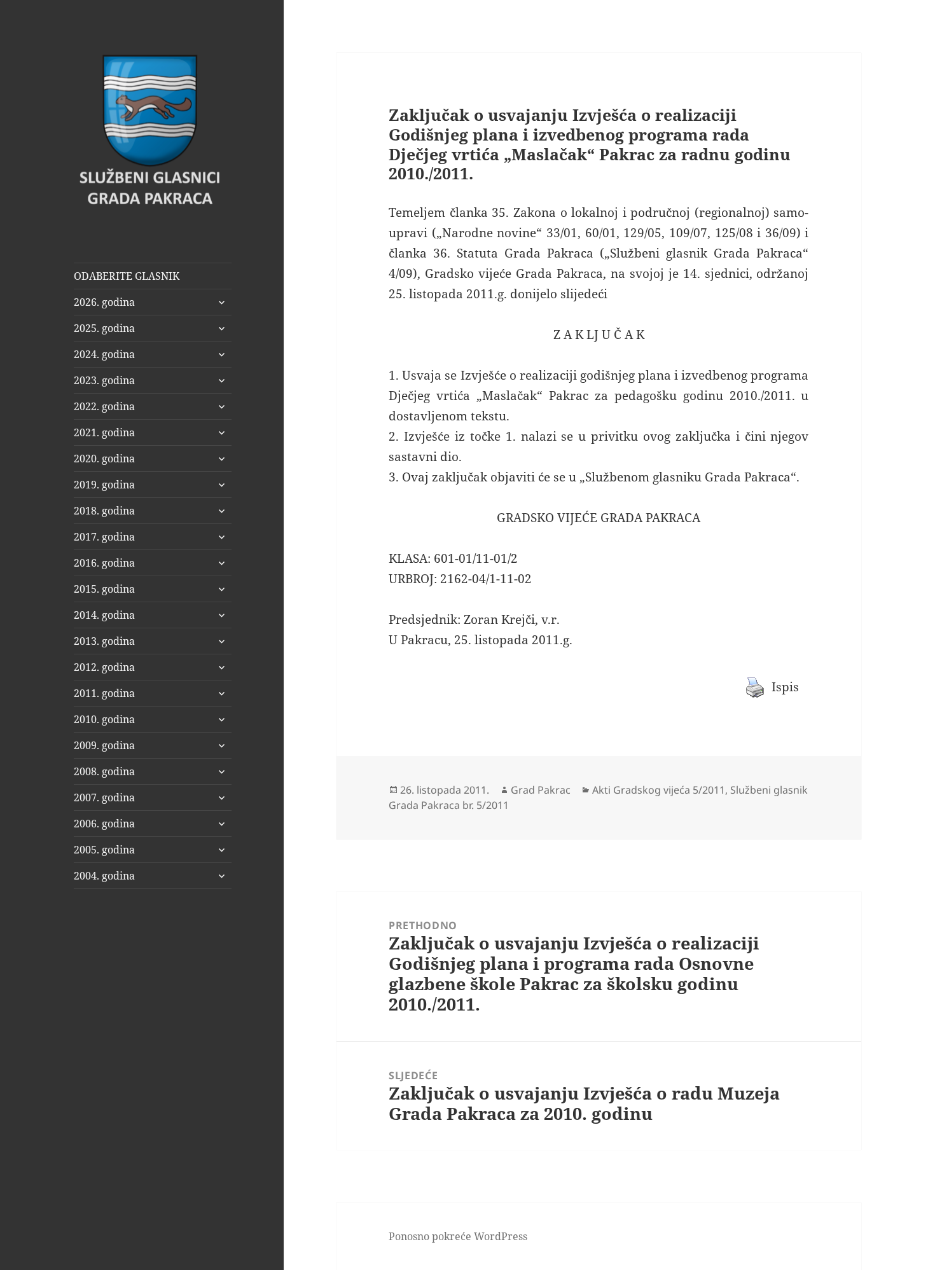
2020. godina (104, 459)
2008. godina (104, 771)
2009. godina (104, 745)
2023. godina (104, 380)
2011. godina (104, 693)
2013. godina (104, 641)
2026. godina (104, 302)
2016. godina (104, 563)
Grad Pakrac (541, 790)
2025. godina (104, 328)
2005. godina (104, 850)
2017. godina (104, 537)
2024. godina (104, 354)
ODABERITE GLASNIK (126, 276)
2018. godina (104, 511)
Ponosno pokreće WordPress (458, 1236)
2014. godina (104, 615)
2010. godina (104, 719)
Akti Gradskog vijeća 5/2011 (658, 790)
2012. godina (104, 667)
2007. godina (104, 797)
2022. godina (104, 406)
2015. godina (104, 589)
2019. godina (104, 485)
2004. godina (104, 876)
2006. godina (104, 824)
